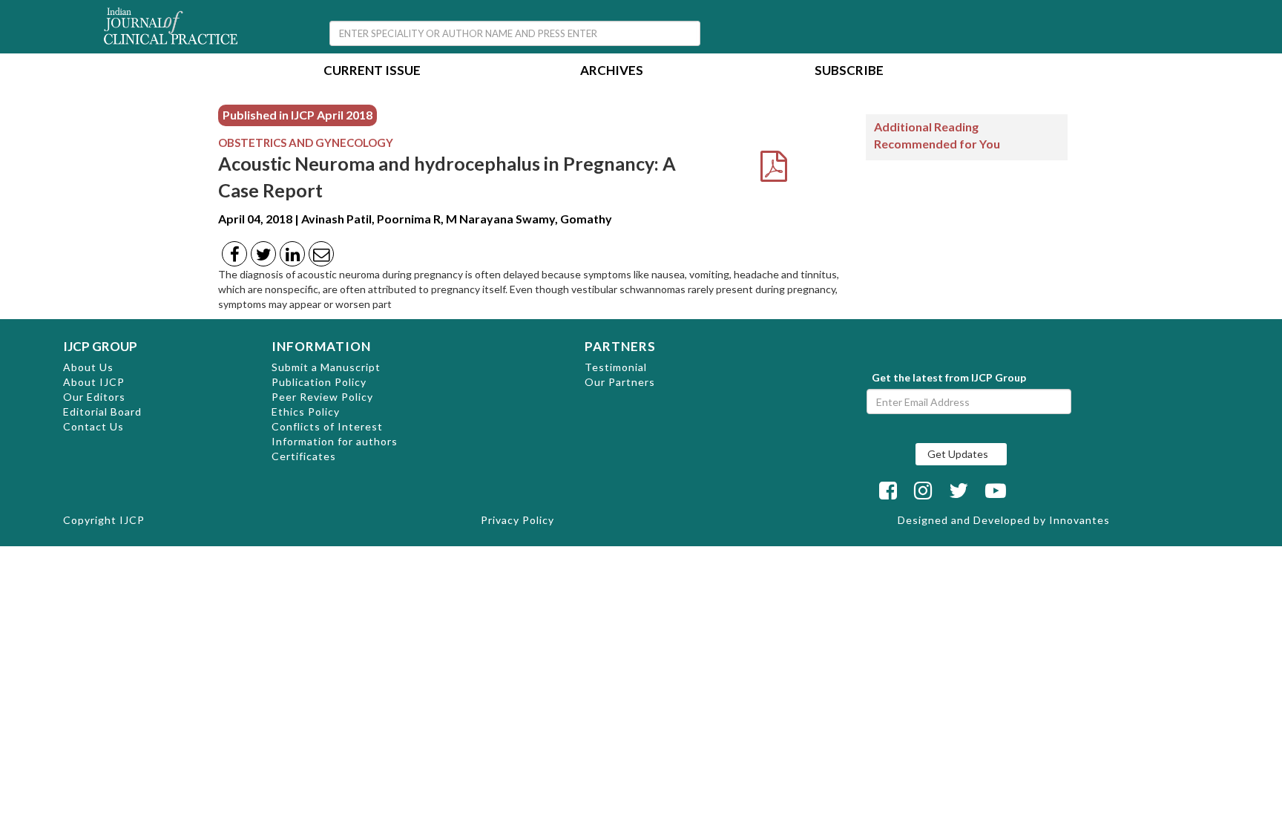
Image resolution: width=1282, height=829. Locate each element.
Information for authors (335, 441)
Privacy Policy (517, 520)
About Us (88, 367)
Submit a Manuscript (326, 367)
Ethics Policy (306, 411)
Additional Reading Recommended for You (937, 135)
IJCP (132, 520)
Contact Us (93, 426)
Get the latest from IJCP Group (949, 377)
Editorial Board (102, 411)
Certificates (304, 456)
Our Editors (94, 396)
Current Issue (372, 71)
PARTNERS (620, 346)
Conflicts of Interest (327, 426)
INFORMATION (321, 346)
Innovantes (1079, 520)
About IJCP (94, 382)
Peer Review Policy (322, 396)
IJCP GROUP (100, 346)
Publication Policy (319, 382)
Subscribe (849, 71)
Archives (611, 71)
